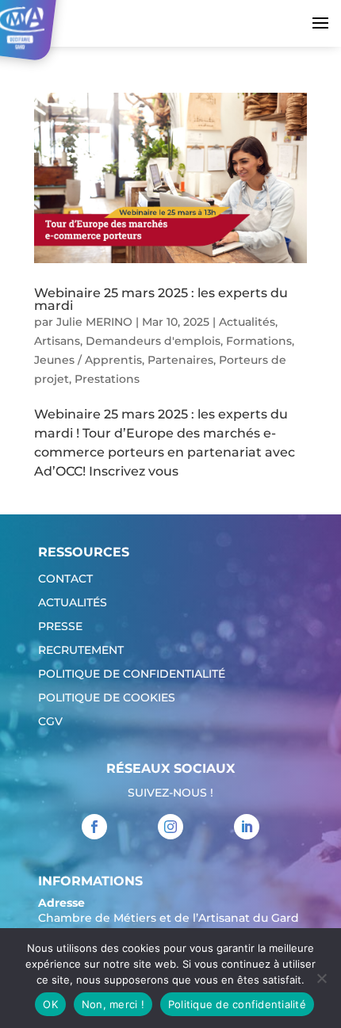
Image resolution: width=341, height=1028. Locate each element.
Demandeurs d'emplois (153, 341)
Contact (65, 579)
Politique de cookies (106, 698)
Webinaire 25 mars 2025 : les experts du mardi (161, 299)
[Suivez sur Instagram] (170, 826)
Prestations (107, 379)
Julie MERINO (94, 322)
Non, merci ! (113, 1004)
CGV (50, 722)
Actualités (247, 322)
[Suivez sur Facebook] (94, 826)
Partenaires (180, 360)
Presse (60, 627)
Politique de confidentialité (131, 674)
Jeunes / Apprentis (88, 360)
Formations (259, 341)
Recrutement (81, 650)
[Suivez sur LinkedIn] (246, 826)
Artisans (57, 341)
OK (50, 1004)
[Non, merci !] (321, 978)
